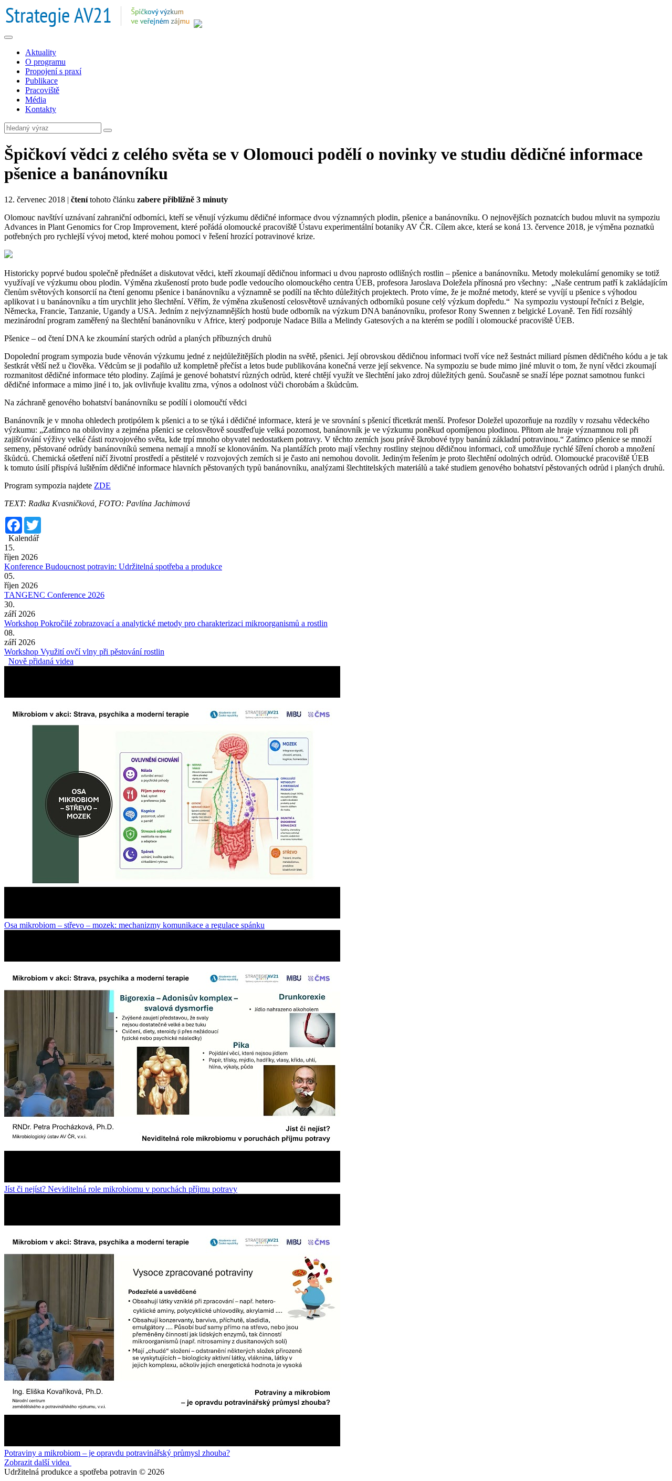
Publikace (41, 80)
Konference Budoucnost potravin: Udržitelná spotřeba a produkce (113, 566)
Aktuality (40, 52)
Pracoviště (42, 90)
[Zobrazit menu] (8, 37)
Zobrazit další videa (37, 1462)
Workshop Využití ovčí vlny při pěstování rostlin (84, 651)
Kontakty (40, 109)
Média (35, 99)
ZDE (102, 485)
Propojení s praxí (53, 71)
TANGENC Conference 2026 (54, 594)
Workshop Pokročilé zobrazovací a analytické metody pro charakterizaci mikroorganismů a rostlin (166, 623)
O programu (45, 61)
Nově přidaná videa (41, 661)
